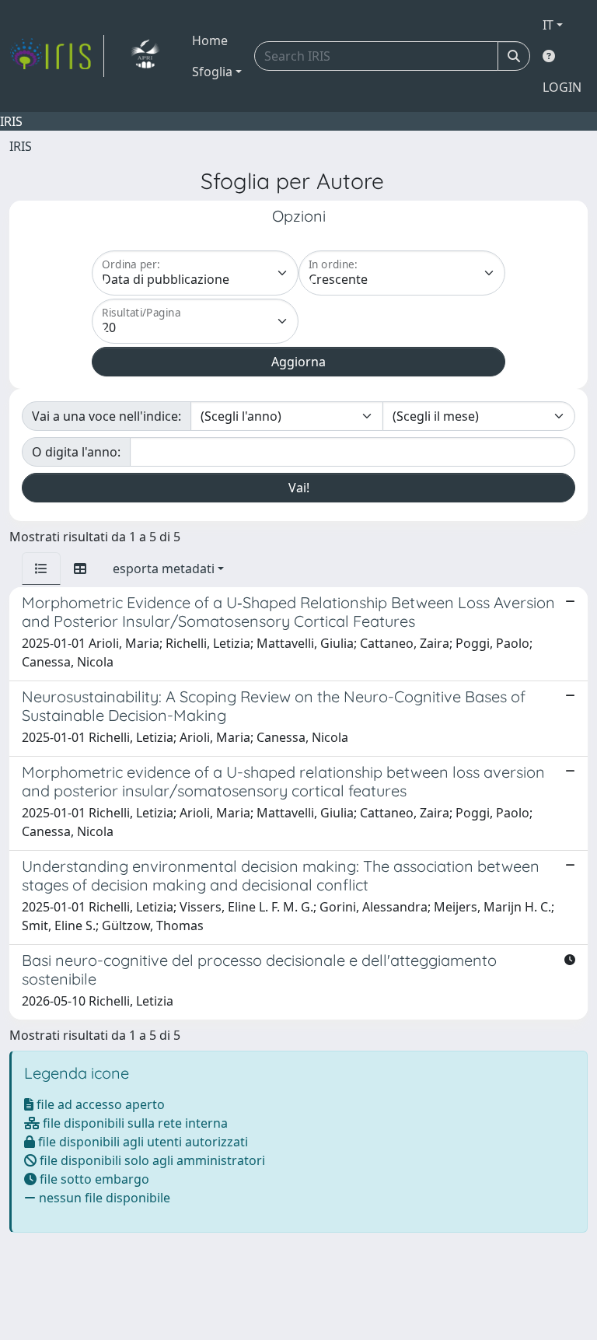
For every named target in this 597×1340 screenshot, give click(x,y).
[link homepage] (56, 56)
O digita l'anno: (76, 451)
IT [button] (548, 24)
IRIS (20, 146)
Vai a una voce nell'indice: (106, 416)
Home (210, 40)
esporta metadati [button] (164, 568)
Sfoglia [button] (212, 71)
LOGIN (562, 87)
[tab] (41, 568)
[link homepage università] (145, 56)
